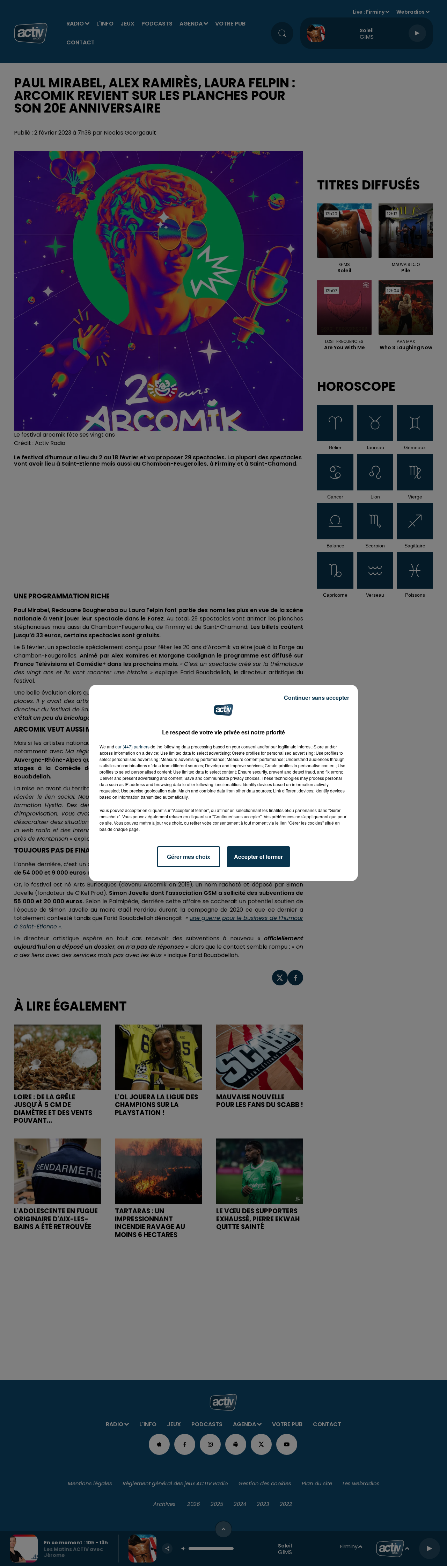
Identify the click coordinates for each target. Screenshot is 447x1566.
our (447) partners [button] (132, 746)
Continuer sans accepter (316, 698)
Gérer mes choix (188, 857)
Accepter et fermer (258, 857)
